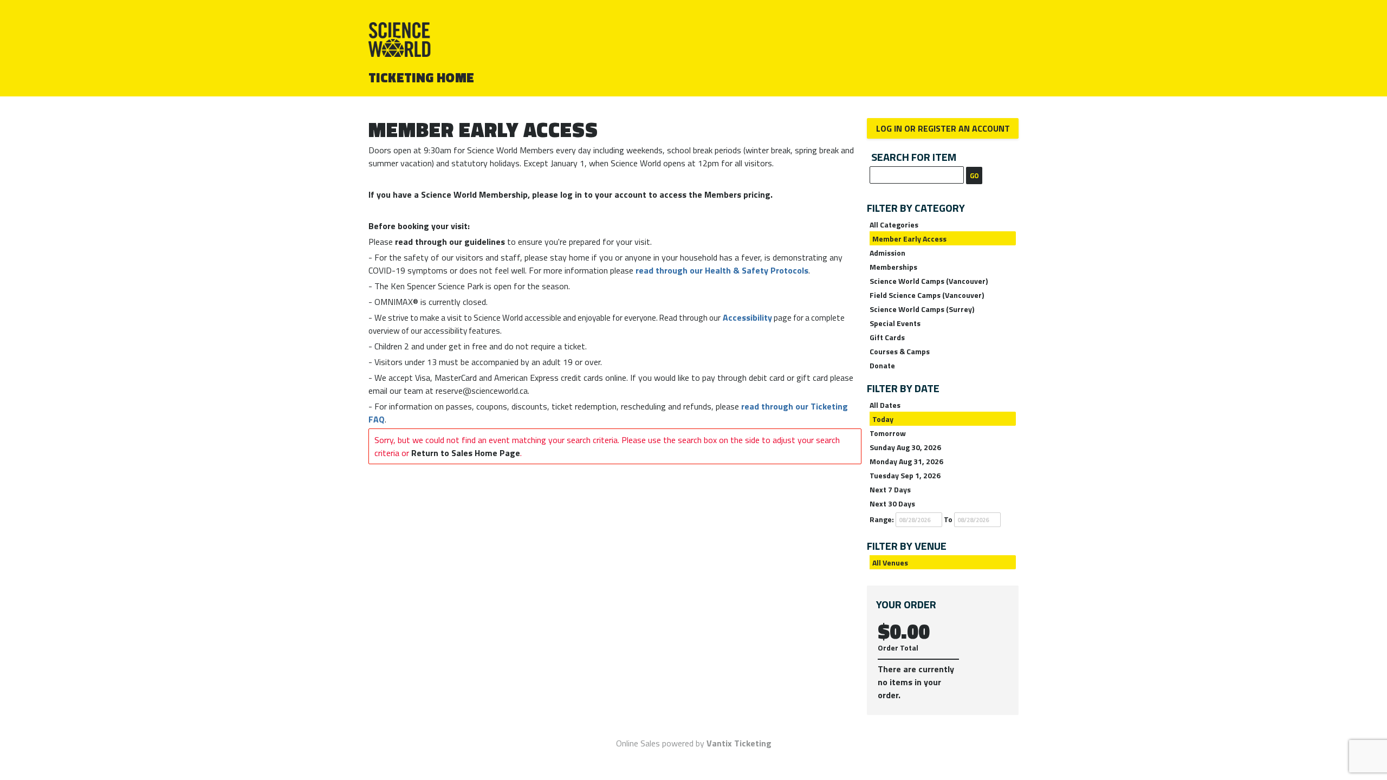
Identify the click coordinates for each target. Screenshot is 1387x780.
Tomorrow (888, 433)
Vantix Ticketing (739, 743)
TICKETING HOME (421, 77)
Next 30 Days (892, 503)
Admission (887, 252)
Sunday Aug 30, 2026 (905, 447)
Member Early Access (909, 238)
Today (882, 419)
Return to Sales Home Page (465, 452)
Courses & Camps (900, 351)
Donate (882, 365)
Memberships (893, 266)
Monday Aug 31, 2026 (906, 461)
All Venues (890, 562)
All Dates (885, 405)
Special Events (895, 323)
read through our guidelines (450, 241)
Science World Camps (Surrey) (922, 309)
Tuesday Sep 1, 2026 (905, 475)
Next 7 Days (890, 489)
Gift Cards (887, 337)
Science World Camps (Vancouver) (929, 281)
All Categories (894, 224)
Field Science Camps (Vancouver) (927, 295)
